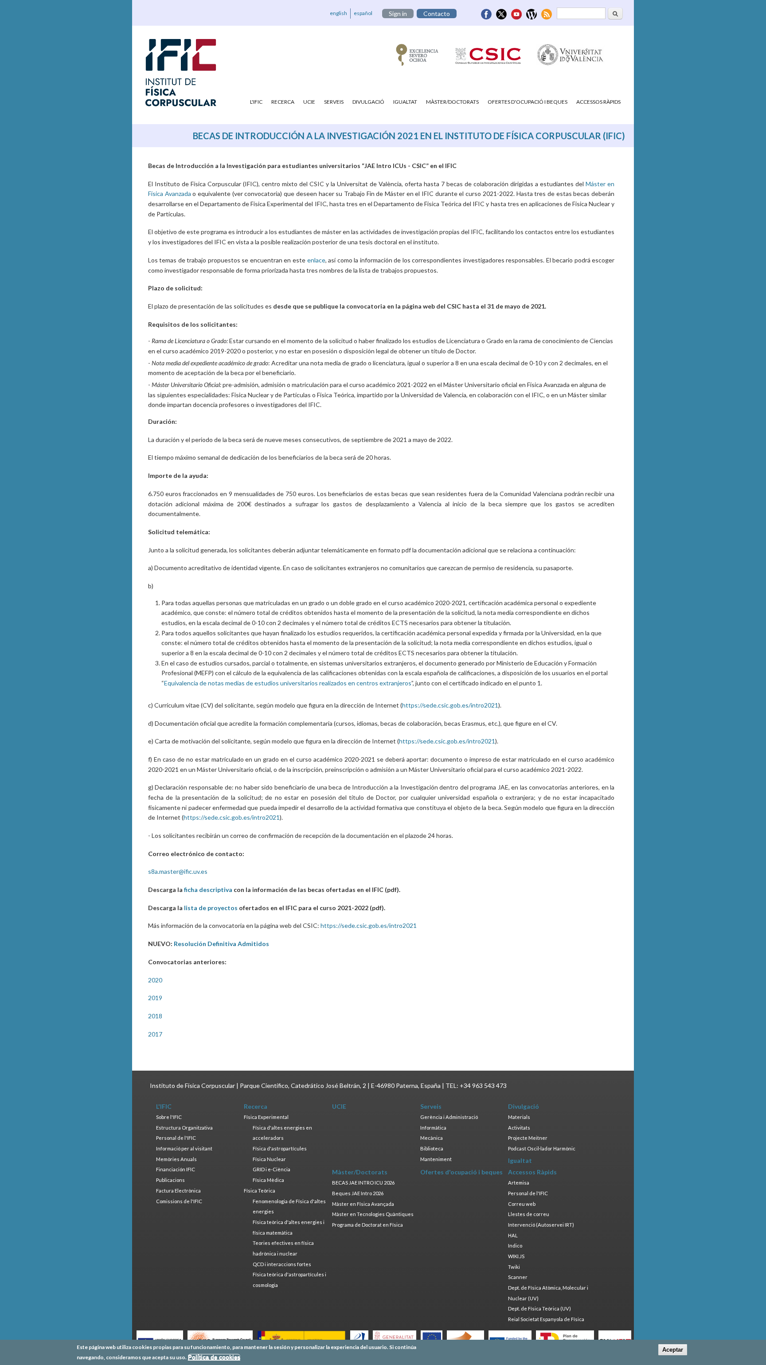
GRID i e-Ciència (271, 1169)
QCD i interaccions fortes (282, 1264)
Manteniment (436, 1159)
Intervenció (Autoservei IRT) (541, 1225)
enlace (316, 260)
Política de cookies (214, 1357)
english (338, 13)
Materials (519, 1117)
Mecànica (431, 1138)
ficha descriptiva (208, 889)
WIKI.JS (516, 1256)
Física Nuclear (269, 1159)
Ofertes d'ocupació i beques (527, 101)
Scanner (518, 1277)
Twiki (514, 1267)
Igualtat (405, 101)
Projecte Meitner (527, 1138)
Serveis (334, 101)
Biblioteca (431, 1148)
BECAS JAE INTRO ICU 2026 (363, 1182)
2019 (155, 997)
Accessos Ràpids (598, 101)
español (363, 13)
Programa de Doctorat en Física (367, 1225)
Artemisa (518, 1182)
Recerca (282, 101)
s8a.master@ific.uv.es (177, 871)
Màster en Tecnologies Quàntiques (373, 1214)
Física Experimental (266, 1117)
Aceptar (672, 1349)
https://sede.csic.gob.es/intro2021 (450, 705)
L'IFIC (256, 101)
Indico (515, 1245)
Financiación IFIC (175, 1169)
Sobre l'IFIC (169, 1117)
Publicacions (170, 1180)
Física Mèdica (268, 1180)
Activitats (519, 1127)
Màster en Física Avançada (363, 1204)
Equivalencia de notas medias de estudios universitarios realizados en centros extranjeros (287, 683)
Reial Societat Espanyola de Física (546, 1319)
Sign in (398, 13)
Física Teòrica (259, 1190)
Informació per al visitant (184, 1148)
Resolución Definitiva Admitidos (221, 943)
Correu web (521, 1204)
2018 (155, 1016)
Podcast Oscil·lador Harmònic (541, 1148)
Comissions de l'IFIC (179, 1201)
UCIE (309, 101)
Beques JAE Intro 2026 (357, 1193)
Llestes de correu (528, 1214)
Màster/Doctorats (452, 101)
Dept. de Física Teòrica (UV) (539, 1308)
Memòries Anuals (176, 1159)
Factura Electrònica (178, 1190)
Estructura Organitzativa (184, 1127)
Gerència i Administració (449, 1117)
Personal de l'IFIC (176, 1138)
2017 (155, 1034)
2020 (155, 980)
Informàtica (433, 1127)
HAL (513, 1235)
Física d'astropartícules (280, 1148)
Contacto (436, 13)
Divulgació (368, 101)
